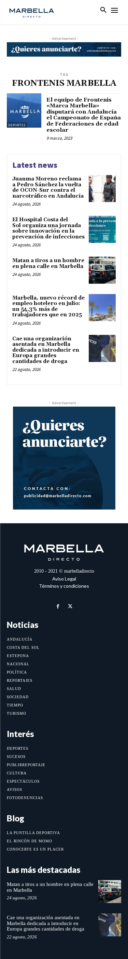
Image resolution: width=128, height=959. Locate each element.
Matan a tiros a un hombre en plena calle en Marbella (48, 263)
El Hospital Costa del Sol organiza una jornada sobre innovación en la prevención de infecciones (48, 228)
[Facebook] (58, 606)
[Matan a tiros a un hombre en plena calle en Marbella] (102, 270)
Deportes (17, 125)
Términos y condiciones (64, 586)
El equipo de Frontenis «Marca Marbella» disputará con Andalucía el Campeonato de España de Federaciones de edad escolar (83, 114)
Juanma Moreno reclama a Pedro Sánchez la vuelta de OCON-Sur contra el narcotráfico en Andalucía (48, 187)
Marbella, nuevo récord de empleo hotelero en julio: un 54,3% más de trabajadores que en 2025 (48, 306)
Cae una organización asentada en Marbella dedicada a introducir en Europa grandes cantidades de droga (45, 350)
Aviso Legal (64, 579)
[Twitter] (70, 606)
